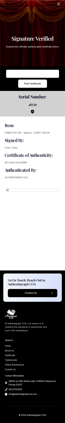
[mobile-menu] (58, 3)
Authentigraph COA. (36, 415)
